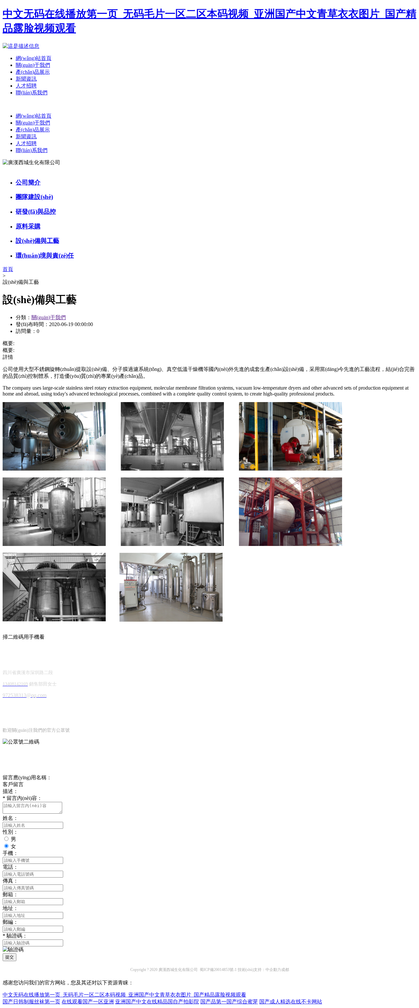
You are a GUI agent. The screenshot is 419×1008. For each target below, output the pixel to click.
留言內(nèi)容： (22, 798)
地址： (10, 908)
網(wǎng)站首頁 (33, 58)
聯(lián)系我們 (31, 92)
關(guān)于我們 (33, 65)
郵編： (10, 922)
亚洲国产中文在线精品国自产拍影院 (157, 1001)
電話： (10, 867)
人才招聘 (26, 85)
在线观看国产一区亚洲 (88, 1001)
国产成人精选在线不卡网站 (290, 1001)
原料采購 (28, 226)
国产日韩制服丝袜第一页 (31, 1001)
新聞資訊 (26, 79)
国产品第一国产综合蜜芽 (229, 1001)
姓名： (10, 818)
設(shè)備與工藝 (37, 240)
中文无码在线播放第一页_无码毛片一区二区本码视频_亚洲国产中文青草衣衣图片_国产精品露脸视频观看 (124, 995)
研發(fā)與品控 (36, 211)
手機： (10, 853)
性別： (10, 832)
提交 (9, 957)
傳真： (10, 880)
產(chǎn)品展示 (33, 72)
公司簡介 (28, 182)
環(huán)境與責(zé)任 (45, 255)
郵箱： (10, 894)
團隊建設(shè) (34, 196)
